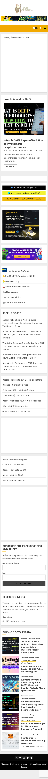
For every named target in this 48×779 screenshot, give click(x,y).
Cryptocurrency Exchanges (31, 699)
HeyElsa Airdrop (10, 292)
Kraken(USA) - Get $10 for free (17, 395)
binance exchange (28, 715)
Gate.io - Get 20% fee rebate (16, 411)
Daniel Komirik (11, 151)
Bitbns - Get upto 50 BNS (14, 470)
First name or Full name (10, 563)
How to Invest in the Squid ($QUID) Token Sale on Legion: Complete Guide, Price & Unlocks (22, 334)
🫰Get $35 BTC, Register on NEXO (18, 276)
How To (23, 132)
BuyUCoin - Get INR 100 (13, 480)
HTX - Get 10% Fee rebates (15, 406)
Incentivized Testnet (28, 660)
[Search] (40, 28)
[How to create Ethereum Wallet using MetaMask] (10, 740)
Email (4, 573)
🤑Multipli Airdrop (10, 281)
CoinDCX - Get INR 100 (13, 464)
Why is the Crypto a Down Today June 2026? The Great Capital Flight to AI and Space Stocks (24, 346)
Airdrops (24, 639)
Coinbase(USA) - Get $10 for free (18, 390)
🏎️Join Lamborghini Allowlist (16, 286)
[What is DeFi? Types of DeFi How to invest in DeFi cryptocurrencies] (24, 119)
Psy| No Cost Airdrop (12, 297)
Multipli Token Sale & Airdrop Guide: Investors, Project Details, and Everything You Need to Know (22, 323)
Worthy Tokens (33, 641)
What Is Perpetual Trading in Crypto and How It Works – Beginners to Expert (32, 705)
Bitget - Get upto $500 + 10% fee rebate (21, 400)
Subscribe (45, 28)
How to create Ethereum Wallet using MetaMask (33, 741)
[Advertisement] (24, 65)
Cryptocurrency (12, 132)
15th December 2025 (31, 747)
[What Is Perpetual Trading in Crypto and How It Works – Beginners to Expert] (10, 702)
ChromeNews (35, 764)
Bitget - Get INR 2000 (12, 475)
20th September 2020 (29, 151)
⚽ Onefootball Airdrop (13, 302)
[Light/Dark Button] (35, 28)
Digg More (10, 166)
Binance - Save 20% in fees (15, 385)
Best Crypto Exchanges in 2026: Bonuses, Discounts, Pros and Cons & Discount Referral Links (22, 366)
